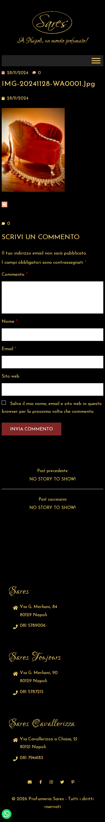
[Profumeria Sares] (53, 22)
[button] (6, 814)
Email (9, 349)
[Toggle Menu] (96, 60)
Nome (9, 321)
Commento (14, 274)
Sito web (10, 376)
